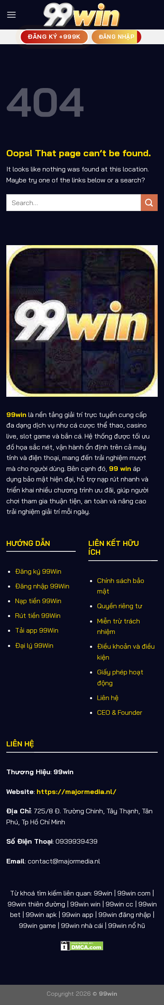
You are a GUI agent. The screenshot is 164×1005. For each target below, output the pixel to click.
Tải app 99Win (36, 630)
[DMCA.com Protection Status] (82, 945)
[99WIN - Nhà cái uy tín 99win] (82, 14)
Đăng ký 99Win (38, 571)
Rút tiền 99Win (38, 615)
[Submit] (149, 202)
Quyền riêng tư (119, 605)
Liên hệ (108, 697)
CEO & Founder (119, 712)
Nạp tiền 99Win (38, 600)
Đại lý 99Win (34, 645)
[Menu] (11, 14)
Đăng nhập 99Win (42, 586)
